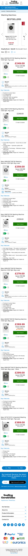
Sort (21, 468)
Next (26, 34)
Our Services (5, 507)
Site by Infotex (14, 553)
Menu (3, 3)
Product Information (8, 513)
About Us (5, 510)
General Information (8, 516)
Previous (2, 34)
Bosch (25, 49)
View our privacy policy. (20, 486)
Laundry (3, 11)
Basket (21, 3)
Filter (9, 468)
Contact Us (5, 519)
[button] (20, 75)
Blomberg (18, 49)
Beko (12, 49)
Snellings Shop (8, 192)
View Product (20, 71)
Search (6, 3)
